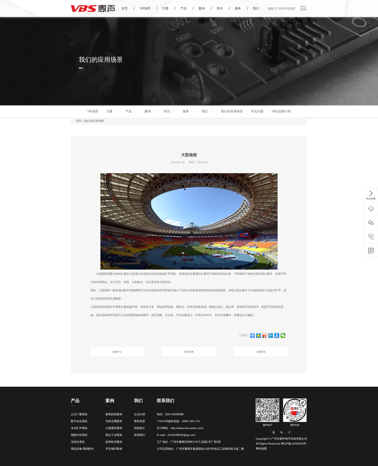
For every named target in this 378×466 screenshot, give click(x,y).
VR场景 (92, 111)
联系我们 (139, 434)
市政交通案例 (114, 421)
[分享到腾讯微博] (270, 335)
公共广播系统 (79, 414)
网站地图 (261, 448)
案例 (148, 111)
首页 (78, 120)
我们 (205, 111)
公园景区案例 (114, 428)
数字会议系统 (79, 421)
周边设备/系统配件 (82, 448)
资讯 (167, 111)
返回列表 (189, 351)
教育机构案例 (114, 414)
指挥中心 (117, 351)
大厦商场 (260, 351)
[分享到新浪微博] (264, 335)
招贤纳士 (139, 428)
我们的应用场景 (232, 111)
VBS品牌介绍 (281, 111)
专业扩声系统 (79, 428)
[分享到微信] (283, 335)
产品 (128, 111)
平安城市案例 (114, 448)
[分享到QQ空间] (258, 335)
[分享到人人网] (276, 335)
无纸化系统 (78, 441)
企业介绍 (139, 414)
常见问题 (257, 111)
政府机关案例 (114, 441)
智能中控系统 (79, 434)
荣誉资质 (139, 421)
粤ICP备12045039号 (293, 443)
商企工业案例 (114, 434)
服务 (186, 111)
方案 (109, 111)
